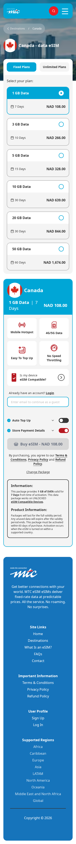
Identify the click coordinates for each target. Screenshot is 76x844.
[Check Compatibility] (60, 377)
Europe (38, 760)
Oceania (38, 787)
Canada (37, 28)
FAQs (38, 654)
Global (38, 800)
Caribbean (38, 753)
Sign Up (38, 718)
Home (38, 633)
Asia (38, 767)
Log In (38, 724)
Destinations (38, 640)
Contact (38, 660)
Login (50, 393)
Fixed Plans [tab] (21, 67)
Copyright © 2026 (38, 818)
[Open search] (53, 11)
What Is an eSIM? (38, 647)
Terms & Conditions (38, 682)
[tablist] (38, 67)
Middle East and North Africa (38, 794)
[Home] (20, 11)
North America (38, 780)
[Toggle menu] (65, 11)
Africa (38, 746)
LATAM (38, 773)
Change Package (38, 472)
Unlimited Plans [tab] (54, 67)
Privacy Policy (38, 459)
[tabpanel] (38, 178)
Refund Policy (38, 696)
